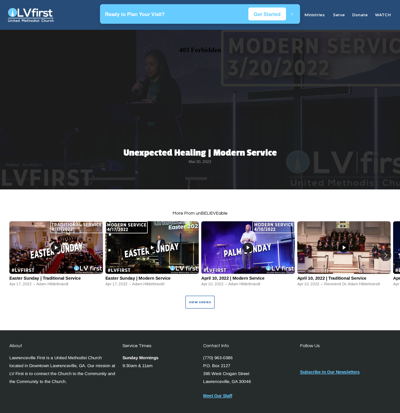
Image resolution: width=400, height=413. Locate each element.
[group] (56, 255)
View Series (200, 302)
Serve (339, 15)
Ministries (315, 15)
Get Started (267, 14)
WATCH (383, 15)
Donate (360, 15)
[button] (386, 255)
